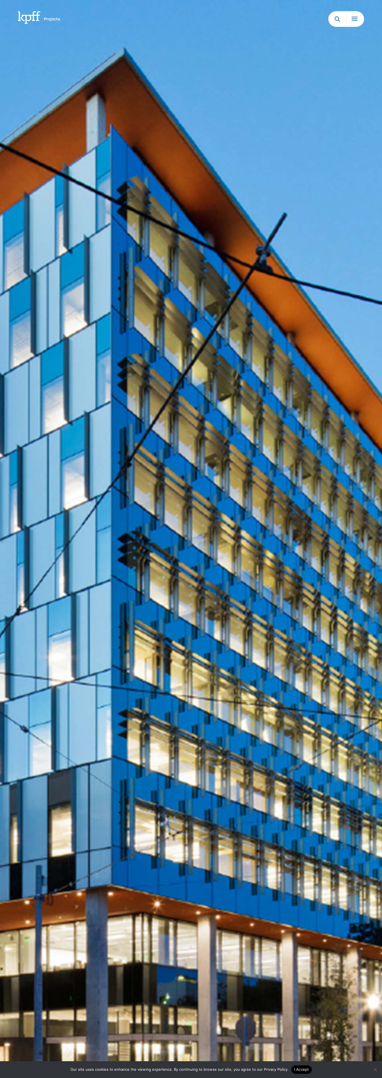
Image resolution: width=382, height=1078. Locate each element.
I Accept (301, 1069)
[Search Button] (337, 19)
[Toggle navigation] (355, 19)
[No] (375, 1069)
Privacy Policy (275, 1069)
